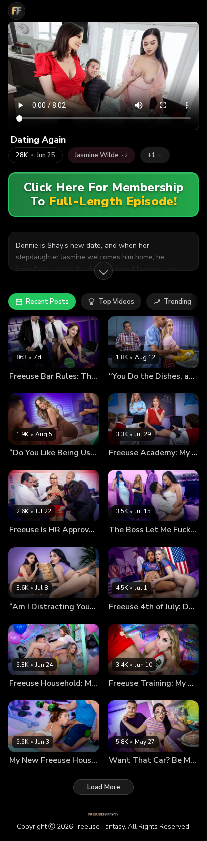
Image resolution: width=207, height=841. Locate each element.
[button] (155, 155)
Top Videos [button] (116, 301)
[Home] (16, 11)
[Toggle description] (103, 271)
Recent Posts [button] (47, 301)
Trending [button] (177, 301)
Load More (103, 787)
